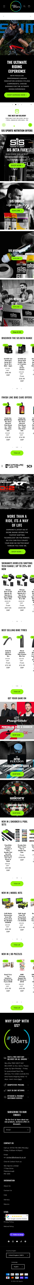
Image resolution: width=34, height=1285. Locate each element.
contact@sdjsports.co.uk (16, 1157)
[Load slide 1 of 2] (16, 104)
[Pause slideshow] (32, 104)
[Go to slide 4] (19, 126)
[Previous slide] (12, 104)
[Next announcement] (30, 16)
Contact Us (8, 1190)
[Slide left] (13, 389)
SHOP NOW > (17, 165)
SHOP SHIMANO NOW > (13, 95)
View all (17, 453)
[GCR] (7, 1216)
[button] (4, 6)
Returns (6, 1204)
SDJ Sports (19, 1281)
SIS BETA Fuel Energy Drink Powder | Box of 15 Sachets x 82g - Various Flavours (22, 364)
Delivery (7, 1200)
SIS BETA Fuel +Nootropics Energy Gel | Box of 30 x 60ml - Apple (8, 362)
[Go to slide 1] (14, 126)
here (20, 1079)
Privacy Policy (9, 1222)
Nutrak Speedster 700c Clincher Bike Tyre (22, 653)
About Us (7, 1186)
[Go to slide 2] (16, 126)
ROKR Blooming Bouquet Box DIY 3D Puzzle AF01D (22, 978)
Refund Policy (9, 1226)
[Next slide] (21, 104)
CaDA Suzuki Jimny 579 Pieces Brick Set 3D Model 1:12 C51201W (22, 917)
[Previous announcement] (4, 16)
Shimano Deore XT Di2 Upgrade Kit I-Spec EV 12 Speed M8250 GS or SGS (22, 594)
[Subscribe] (27, 1130)
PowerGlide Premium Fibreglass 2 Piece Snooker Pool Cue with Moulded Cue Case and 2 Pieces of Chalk (8, 853)
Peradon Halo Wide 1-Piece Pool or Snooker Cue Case (22, 848)
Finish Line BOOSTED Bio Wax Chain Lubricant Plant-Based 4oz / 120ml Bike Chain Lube (22, 424)
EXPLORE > (17, 211)
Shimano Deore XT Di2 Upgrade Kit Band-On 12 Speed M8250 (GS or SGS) (8, 594)
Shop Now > (17, 735)
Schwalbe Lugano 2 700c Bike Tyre (8, 653)
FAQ (5, 1195)
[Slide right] (21, 389)
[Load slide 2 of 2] (18, 104)
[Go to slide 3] (18, 126)
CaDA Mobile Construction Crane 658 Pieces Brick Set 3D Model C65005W (8, 918)
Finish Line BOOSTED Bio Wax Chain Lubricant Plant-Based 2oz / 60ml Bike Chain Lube (8, 424)
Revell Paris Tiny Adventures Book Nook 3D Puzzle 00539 (8, 978)
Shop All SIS (17, 332)
